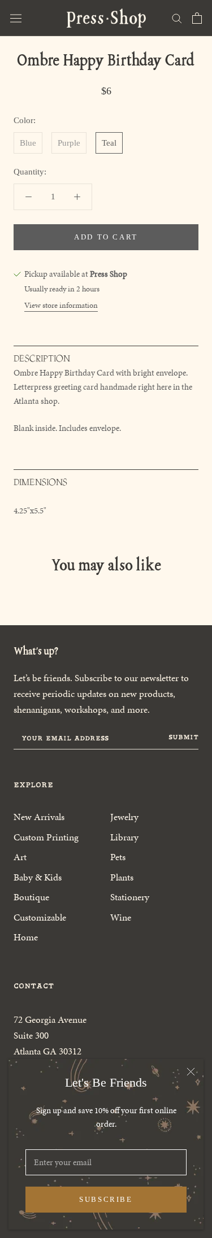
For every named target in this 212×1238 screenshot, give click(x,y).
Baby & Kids (38, 877)
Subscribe (105, 1199)
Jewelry (124, 816)
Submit (183, 737)
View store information (61, 305)
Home (26, 937)
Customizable (40, 917)
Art (20, 857)
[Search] (177, 18)
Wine (120, 917)
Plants (121, 877)
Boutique (31, 897)
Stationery (129, 897)
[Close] (191, 1071)
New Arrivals (39, 816)
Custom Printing (46, 837)
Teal (109, 142)
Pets (118, 857)
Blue (28, 142)
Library (124, 837)
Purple (69, 142)
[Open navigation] (15, 18)
